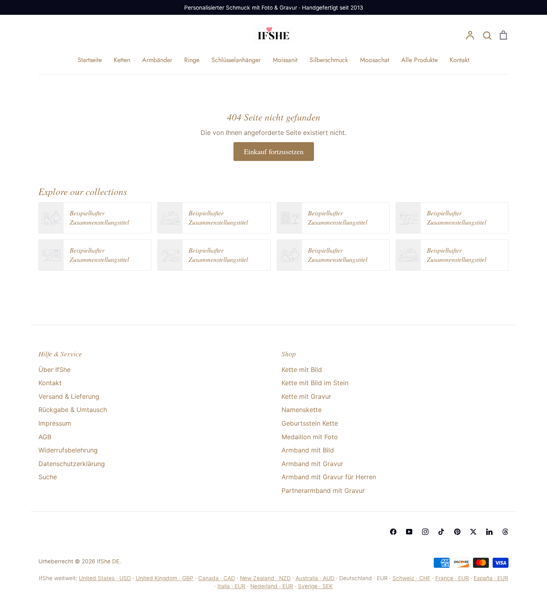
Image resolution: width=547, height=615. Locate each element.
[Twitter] (473, 532)
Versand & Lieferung (68, 396)
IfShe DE (108, 561)
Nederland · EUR (271, 586)
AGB (44, 437)
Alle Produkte (419, 59)
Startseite (90, 59)
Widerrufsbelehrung (68, 450)
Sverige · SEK (315, 586)
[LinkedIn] (489, 532)
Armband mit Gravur (312, 464)
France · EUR (452, 578)
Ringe (191, 59)
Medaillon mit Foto (310, 437)
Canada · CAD (216, 578)
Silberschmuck (329, 59)
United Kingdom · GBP (164, 578)
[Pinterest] (457, 532)
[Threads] (505, 532)
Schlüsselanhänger (236, 59)
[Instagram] (425, 532)
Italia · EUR (231, 586)
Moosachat (374, 59)
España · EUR (491, 578)
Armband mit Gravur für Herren (329, 477)
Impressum (54, 423)
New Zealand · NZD (265, 578)
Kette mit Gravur (306, 396)
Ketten (122, 59)
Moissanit (285, 59)
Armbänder (157, 59)
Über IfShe (54, 370)
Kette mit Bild (302, 370)
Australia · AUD (315, 578)
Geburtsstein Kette (310, 423)
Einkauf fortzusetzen (274, 151)
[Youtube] (409, 532)
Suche (47, 477)
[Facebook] (393, 532)
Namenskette (302, 410)
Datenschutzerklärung (71, 464)
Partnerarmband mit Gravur (323, 490)
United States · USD (105, 578)
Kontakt (459, 59)
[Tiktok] (441, 532)
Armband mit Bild (308, 450)
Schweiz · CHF (411, 578)
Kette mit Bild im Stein (315, 383)
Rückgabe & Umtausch (72, 410)
